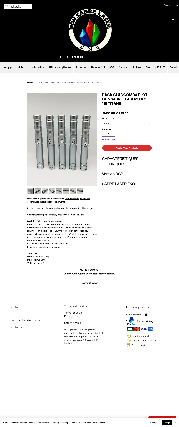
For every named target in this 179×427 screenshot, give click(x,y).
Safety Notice (72, 322)
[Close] (175, 422)
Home (30, 83)
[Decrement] (104, 134)
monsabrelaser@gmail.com (26, 320)
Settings (153, 422)
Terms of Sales (73, 312)
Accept (167, 422)
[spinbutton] (108, 134)
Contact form (18, 327)
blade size (108, 119)
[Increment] (113, 134)
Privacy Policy (72, 316)
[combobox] (127, 123)
